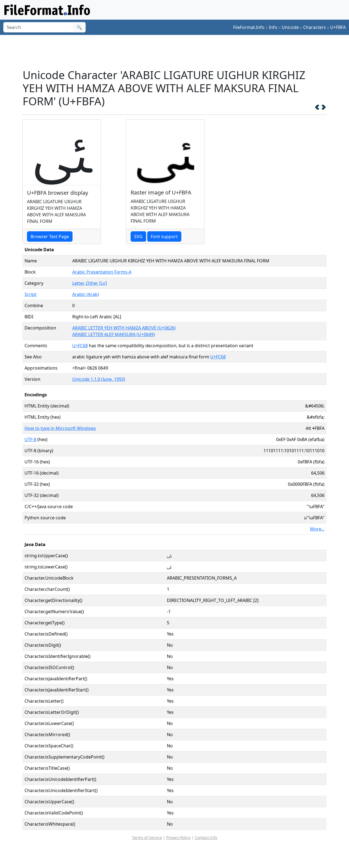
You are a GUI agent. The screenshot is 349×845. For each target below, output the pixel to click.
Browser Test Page (50, 236)
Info (273, 27)
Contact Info (206, 837)
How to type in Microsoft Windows (60, 428)
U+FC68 (80, 346)
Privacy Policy (178, 837)
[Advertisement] (178, 51)
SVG (138, 236)
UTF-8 (30, 439)
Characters (314, 27)
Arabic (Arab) (85, 294)
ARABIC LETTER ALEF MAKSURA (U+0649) (113, 334)
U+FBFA (338, 27)
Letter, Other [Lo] (89, 283)
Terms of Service (147, 837)
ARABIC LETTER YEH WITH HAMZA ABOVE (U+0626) (124, 328)
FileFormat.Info (248, 27)
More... (317, 529)
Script (31, 294)
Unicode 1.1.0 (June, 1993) (98, 379)
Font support (164, 236)
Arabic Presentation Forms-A (101, 272)
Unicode (290, 27)
